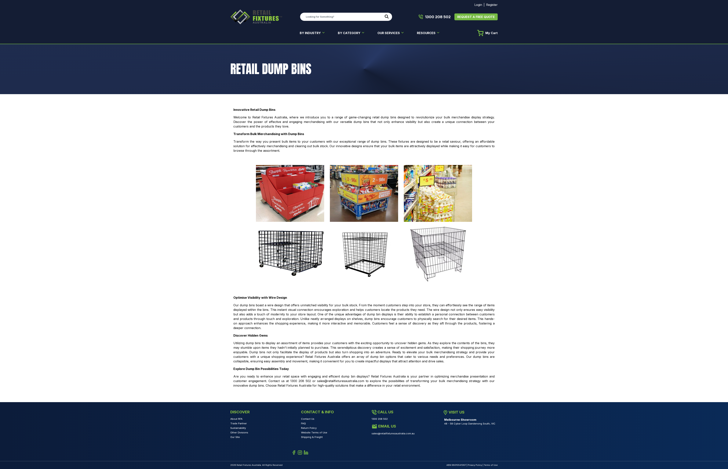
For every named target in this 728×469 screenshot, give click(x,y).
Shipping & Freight (312, 437)
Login (478, 5)
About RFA (236, 418)
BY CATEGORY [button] (349, 33)
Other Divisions (239, 432)
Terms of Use (491, 465)
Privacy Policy (475, 465)
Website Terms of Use (314, 432)
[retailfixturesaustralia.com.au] (256, 16)
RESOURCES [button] (426, 33)
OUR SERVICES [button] (389, 33)
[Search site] (387, 17)
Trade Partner (238, 423)
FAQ (303, 423)
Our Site (235, 437)
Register (492, 5)
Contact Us (307, 418)
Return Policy (309, 427)
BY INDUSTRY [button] (311, 33)
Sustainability (238, 427)
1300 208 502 (438, 17)
